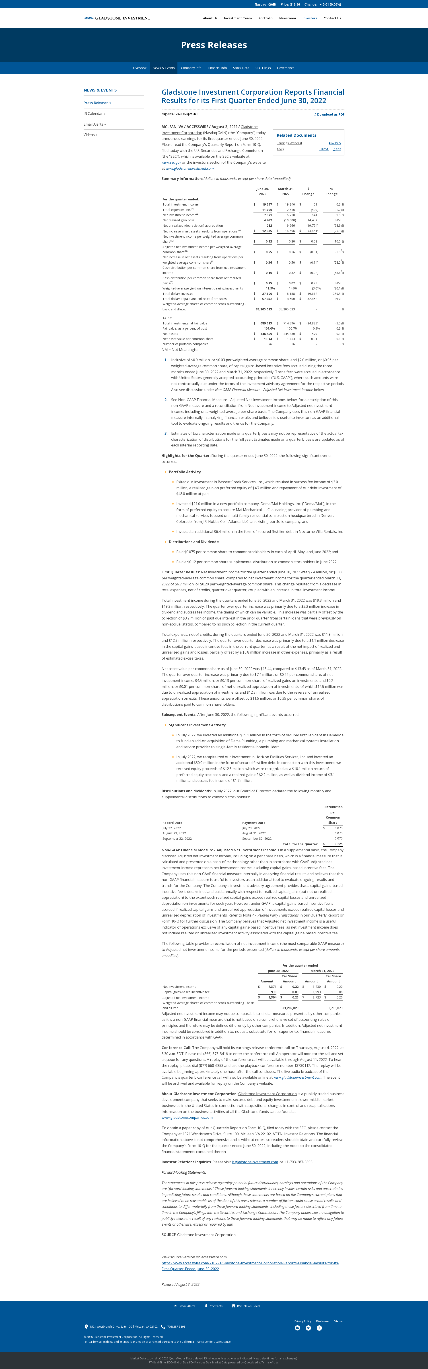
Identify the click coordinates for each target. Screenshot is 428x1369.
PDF (338, 149)
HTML (325, 149)
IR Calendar (93, 113)
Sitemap (339, 1321)
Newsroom (287, 18)
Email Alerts (93, 124)
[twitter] (308, 1328)
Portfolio (266, 18)
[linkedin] (297, 1328)
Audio (336, 143)
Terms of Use (269, 1362)
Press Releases (96, 102)
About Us (210, 18)
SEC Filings (263, 68)
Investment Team (238, 18)
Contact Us (332, 18)
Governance (285, 68)
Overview (139, 68)
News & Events (164, 68)
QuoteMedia (177, 1358)
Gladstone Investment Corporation (115, 1337)
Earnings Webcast (289, 143)
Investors (310, 18)
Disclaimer (322, 1321)
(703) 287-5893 (176, 1326)
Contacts (216, 1306)
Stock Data (241, 68)
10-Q (280, 149)
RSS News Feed (248, 1306)
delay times (267, 1358)
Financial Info (217, 68)
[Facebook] (319, 1328)
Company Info (191, 68)
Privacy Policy (302, 1321)
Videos (89, 134)
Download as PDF (330, 114)
